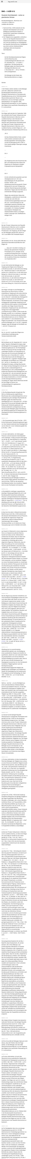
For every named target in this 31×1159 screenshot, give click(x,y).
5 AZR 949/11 (18, 500)
